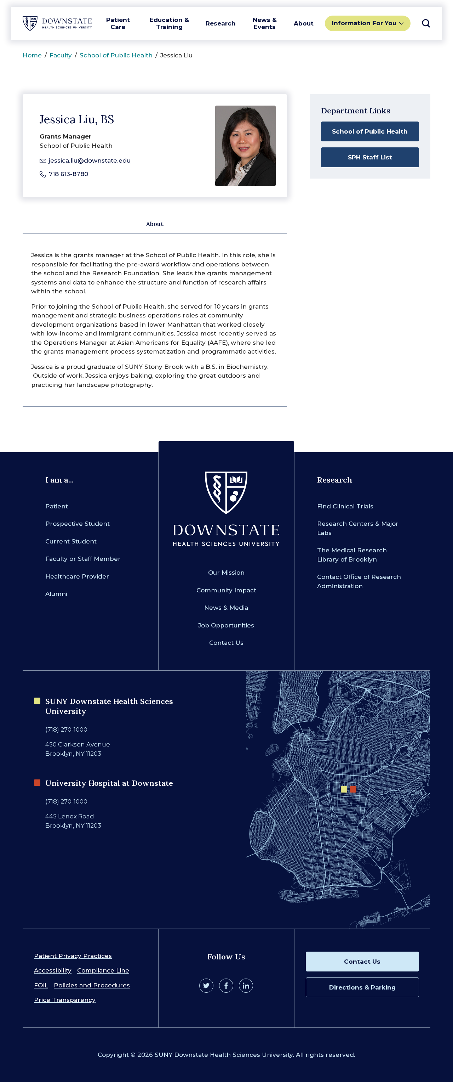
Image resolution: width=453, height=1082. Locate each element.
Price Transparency (65, 999)
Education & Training (169, 23)
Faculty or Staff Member (83, 558)
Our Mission (226, 572)
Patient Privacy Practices (73, 955)
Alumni (56, 593)
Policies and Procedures (92, 985)
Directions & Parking (362, 987)
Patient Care (118, 23)
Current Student (71, 541)
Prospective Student (77, 523)
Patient (56, 506)
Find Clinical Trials (345, 506)
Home (32, 55)
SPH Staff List (370, 157)
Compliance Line (103, 970)
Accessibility (52, 970)
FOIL (41, 985)
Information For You (364, 23)
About (304, 23)
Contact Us (226, 642)
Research (221, 23)
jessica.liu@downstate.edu (90, 160)
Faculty (61, 55)
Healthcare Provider (77, 576)
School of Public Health (116, 55)
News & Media (226, 607)
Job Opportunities (226, 625)
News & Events (265, 23)
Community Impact (226, 590)
